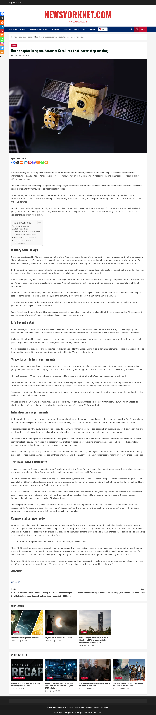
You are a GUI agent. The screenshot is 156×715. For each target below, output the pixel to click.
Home (49, 707)
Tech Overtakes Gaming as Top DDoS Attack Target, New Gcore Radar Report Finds (111, 591)
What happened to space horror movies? (25, 637)
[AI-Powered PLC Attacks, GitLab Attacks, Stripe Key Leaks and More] (27, 670)
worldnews (13, 29)
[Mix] (38, 162)
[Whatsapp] (42, 162)
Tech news (55, 29)
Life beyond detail (21, 229)
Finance (23, 29)
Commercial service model (24, 240)
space (14, 45)
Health (76, 29)
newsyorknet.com (78, 14)
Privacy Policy (58, 707)
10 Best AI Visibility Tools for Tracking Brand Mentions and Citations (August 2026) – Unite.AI (59, 685)
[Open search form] (132, 29)
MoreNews (85, 712)
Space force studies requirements (27, 232)
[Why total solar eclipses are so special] (61, 622)
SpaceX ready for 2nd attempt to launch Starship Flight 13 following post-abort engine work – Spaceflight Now (93, 640)
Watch (143, 29)
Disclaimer (69, 707)
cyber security (19, 678)
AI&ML (50, 678)
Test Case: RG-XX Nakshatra (25, 237)
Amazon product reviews (39, 29)
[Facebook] (13, 162)
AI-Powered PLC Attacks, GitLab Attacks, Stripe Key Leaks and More (26, 684)
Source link (16, 582)
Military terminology (22, 226)
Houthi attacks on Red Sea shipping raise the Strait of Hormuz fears (128, 684)
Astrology (67, 29)
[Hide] (1, 56)
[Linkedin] (25, 162)
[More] (46, 162)
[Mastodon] (34, 162)
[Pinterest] (30, 162)
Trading (92, 29)
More (84, 29)
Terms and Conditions (84, 707)
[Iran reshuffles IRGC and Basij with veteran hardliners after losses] (95, 670)
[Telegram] (2, 48)
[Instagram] (2, 44)
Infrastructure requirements (25, 234)
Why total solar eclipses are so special (59, 637)
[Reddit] (21, 162)
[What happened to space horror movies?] (27, 622)
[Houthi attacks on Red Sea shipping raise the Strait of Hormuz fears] (129, 670)
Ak (12, 56)
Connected (21, 243)
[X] (17, 162)
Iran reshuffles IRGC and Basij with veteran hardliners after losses (94, 684)
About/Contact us (101, 707)
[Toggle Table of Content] (38, 222)
